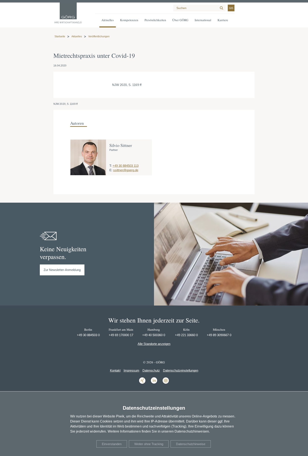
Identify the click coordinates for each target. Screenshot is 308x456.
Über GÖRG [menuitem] (180, 20)
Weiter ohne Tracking (148, 444)
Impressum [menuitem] (131, 370)
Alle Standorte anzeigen (154, 344)
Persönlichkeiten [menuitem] (155, 20)
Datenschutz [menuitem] (151, 370)
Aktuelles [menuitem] (107, 20)
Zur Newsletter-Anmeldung (62, 270)
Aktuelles (76, 36)
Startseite (59, 36)
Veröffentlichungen (99, 36)
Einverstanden (112, 444)
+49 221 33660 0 (186, 335)
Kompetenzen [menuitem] (129, 20)
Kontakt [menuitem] (115, 370)
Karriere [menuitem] (222, 20)
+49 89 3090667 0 (219, 335)
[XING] (142, 383)
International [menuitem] (203, 20)
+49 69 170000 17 (121, 335)
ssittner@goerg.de (125, 170)
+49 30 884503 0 (88, 335)
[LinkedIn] (154, 383)
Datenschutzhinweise (190, 444)
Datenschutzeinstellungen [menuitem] (180, 370)
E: (110, 170)
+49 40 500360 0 (153, 335)
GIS (231, 8)
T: (110, 165)
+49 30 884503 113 (125, 165)
